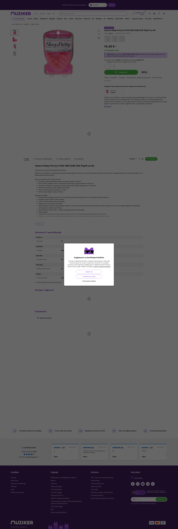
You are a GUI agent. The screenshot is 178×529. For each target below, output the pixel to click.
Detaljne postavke (89, 276)
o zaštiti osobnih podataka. (102, 267)
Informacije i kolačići (89, 281)
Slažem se (89, 272)
